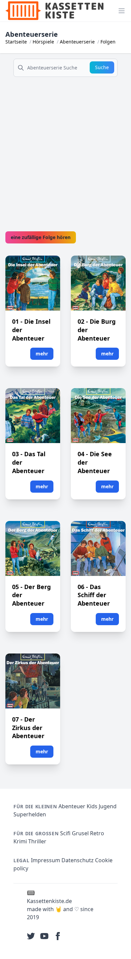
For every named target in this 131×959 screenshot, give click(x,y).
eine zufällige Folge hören (41, 237)
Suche (102, 67)
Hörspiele (43, 41)
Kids (92, 806)
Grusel (80, 833)
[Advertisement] (65, 148)
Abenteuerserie (77, 41)
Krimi (20, 841)
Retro (97, 833)
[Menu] (121, 11)
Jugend (108, 806)
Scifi (65, 833)
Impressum (45, 860)
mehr (42, 353)
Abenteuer (71, 806)
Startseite (16, 41)
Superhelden (29, 814)
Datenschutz (77, 860)
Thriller (37, 841)
